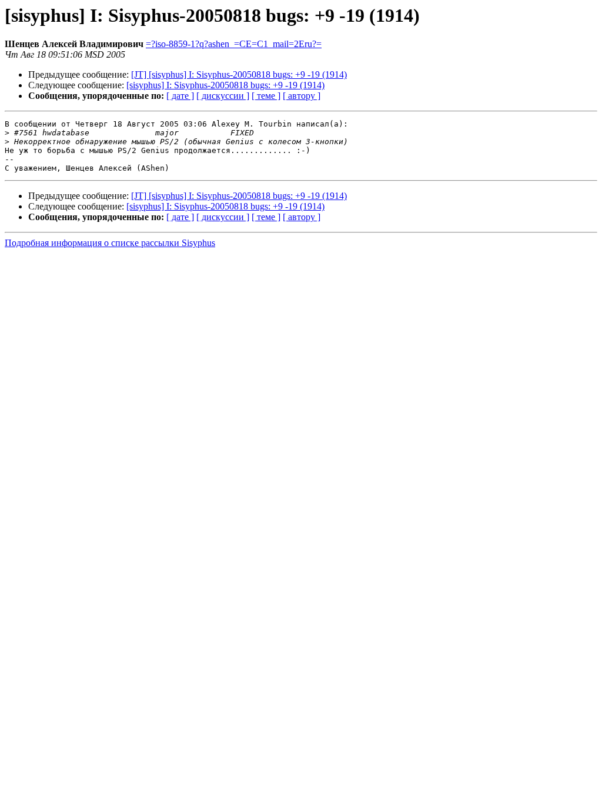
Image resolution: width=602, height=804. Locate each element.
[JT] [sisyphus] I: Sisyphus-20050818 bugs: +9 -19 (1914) (239, 74)
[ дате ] (180, 96)
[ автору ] (301, 96)
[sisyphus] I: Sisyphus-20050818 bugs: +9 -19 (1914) (225, 85)
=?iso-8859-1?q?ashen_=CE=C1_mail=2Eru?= (234, 44)
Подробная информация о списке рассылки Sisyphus (110, 243)
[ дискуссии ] (222, 96)
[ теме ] (266, 96)
